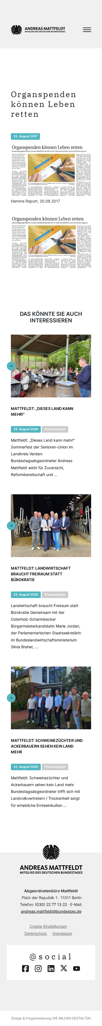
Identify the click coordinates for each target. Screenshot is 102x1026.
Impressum (62, 933)
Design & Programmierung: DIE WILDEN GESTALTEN (51, 1018)
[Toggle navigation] (87, 30)
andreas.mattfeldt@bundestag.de (51, 911)
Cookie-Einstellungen (48, 926)
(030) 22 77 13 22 (51, 904)
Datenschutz (35, 933)
